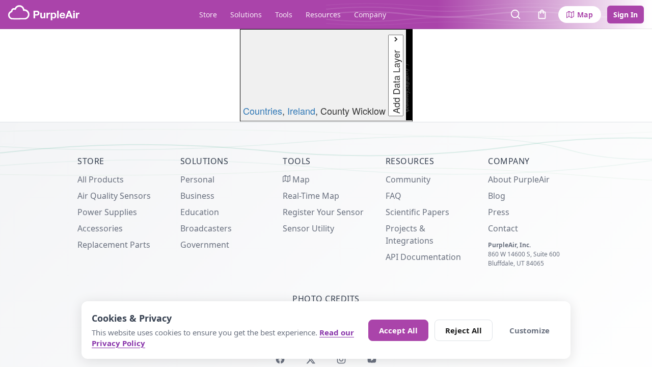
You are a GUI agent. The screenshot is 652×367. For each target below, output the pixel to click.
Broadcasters (206, 228)
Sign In (625, 14)
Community (408, 179)
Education (199, 212)
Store (208, 14)
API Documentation (423, 257)
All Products (100, 179)
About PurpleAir (519, 179)
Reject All (463, 330)
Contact (503, 228)
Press (498, 212)
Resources (323, 14)
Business (197, 195)
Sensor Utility (308, 228)
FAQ (393, 195)
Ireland (301, 110)
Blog (496, 195)
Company (370, 14)
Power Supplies (107, 212)
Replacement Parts (113, 244)
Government (204, 244)
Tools (283, 14)
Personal (197, 179)
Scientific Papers (417, 212)
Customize (529, 330)
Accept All (398, 330)
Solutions (246, 14)
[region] (326, 75)
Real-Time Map (311, 195)
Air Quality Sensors (114, 195)
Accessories (100, 228)
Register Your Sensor (323, 212)
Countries (262, 110)
